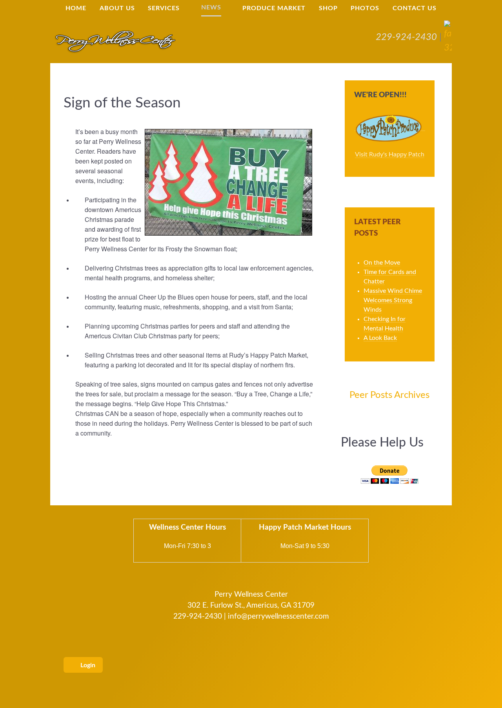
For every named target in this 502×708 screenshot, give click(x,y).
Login (87, 665)
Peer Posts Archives (389, 395)
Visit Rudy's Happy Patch (389, 154)
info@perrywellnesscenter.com (278, 616)
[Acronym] (115, 41)
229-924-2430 (406, 37)
